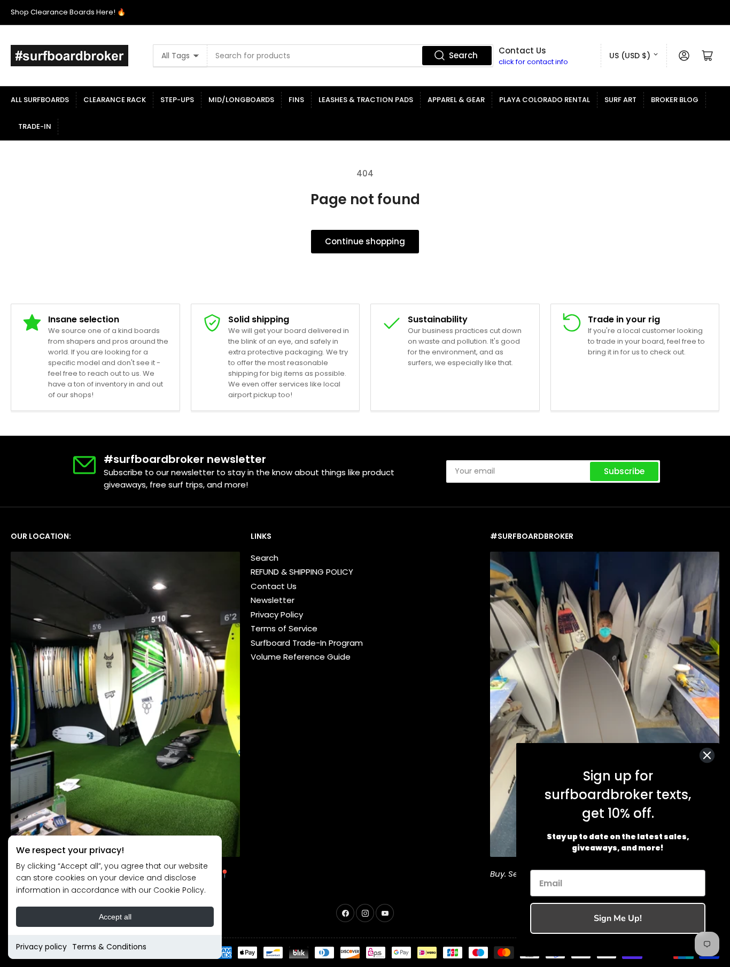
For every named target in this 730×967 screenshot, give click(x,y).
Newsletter (272, 600)
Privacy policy (41, 946)
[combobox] (350, 55)
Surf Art (620, 100)
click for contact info (533, 62)
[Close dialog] (707, 755)
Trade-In (34, 126)
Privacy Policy (277, 614)
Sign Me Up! (618, 918)
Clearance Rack (114, 100)
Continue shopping (365, 241)
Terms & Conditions (109, 946)
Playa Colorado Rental (544, 100)
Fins (296, 100)
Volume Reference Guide (301, 656)
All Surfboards (40, 100)
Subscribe (624, 471)
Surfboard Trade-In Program (307, 642)
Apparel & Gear (456, 100)
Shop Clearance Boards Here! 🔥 (68, 12)
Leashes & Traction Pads (366, 100)
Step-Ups (177, 100)
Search (463, 55)
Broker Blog (674, 100)
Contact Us (274, 586)
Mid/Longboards (241, 100)
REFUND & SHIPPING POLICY (302, 571)
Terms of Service (284, 628)
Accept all (115, 916)
